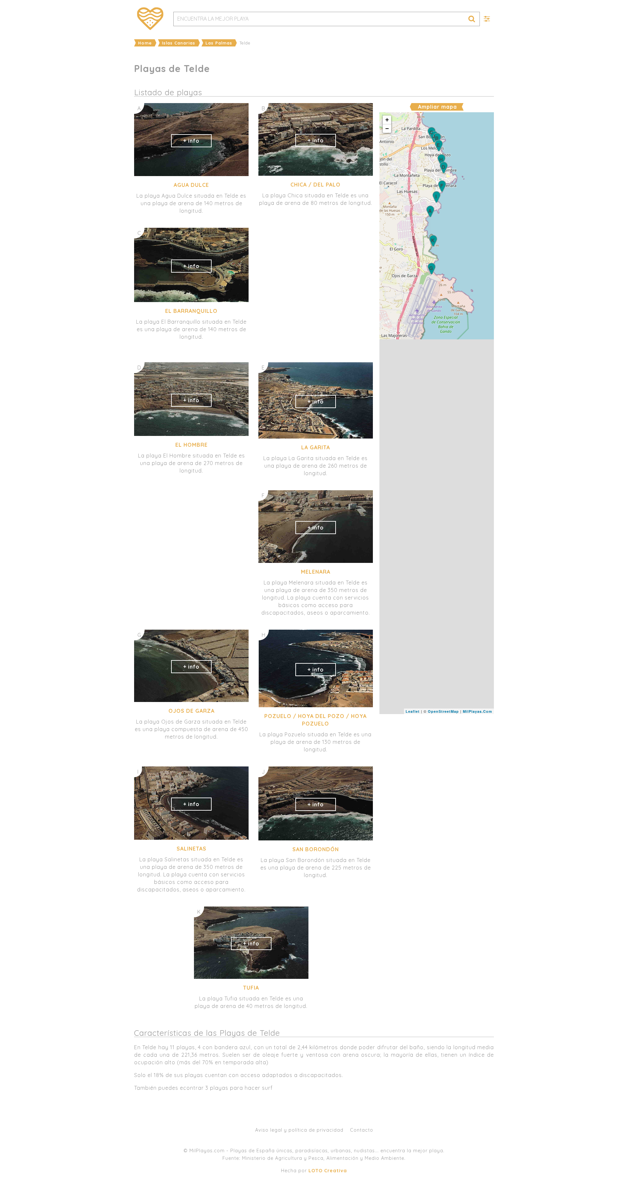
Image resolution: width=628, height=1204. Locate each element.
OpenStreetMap (443, 711)
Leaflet (413, 711)
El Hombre (191, 444)
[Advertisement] (436, 763)
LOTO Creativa (327, 1171)
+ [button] (387, 119)
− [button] (387, 128)
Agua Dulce (191, 185)
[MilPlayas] (150, 18)
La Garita (315, 447)
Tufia (251, 987)
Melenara (315, 571)
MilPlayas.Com (477, 711)
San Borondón (315, 849)
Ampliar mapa (437, 106)
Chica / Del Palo (315, 184)
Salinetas (191, 848)
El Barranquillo (191, 311)
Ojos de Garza (191, 711)
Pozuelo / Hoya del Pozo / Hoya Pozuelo (315, 720)
